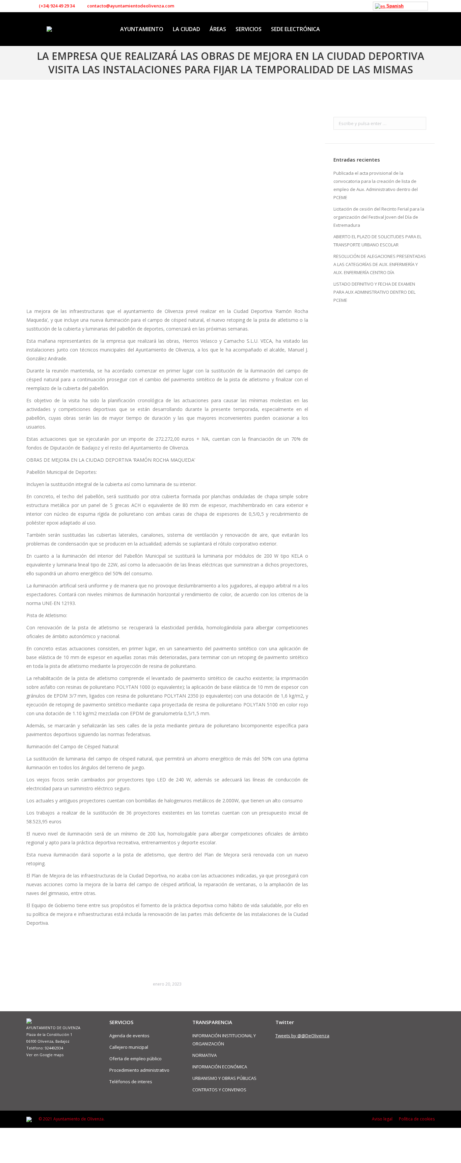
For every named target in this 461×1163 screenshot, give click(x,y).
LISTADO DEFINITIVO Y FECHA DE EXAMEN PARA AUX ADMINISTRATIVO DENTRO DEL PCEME (374, 292)
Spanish (394, 5)
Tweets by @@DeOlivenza (302, 1036)
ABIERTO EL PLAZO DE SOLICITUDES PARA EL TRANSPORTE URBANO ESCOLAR (377, 241)
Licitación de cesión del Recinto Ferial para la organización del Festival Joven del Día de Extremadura (378, 217)
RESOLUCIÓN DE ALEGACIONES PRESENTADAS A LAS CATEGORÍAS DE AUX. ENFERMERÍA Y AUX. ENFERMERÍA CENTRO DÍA (379, 264)
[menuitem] (141, 29)
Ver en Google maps (44, 1054)
